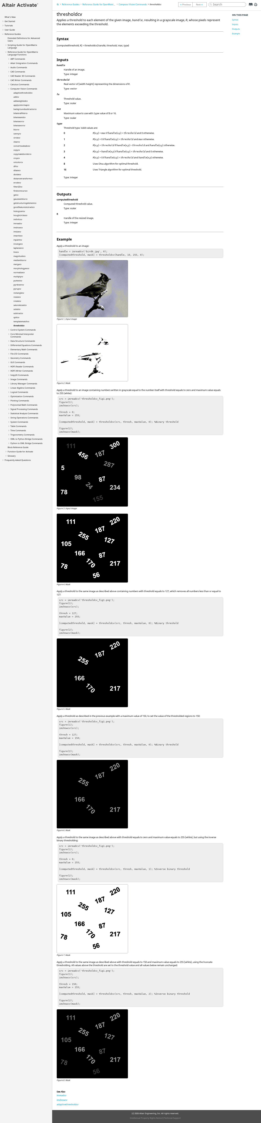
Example (236, 33)
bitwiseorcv (18, 121)
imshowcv (18, 227)
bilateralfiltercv (20, 113)
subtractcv (18, 313)
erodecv (17, 182)
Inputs (235, 24)
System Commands (19, 422)
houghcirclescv (20, 215)
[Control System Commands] (200, 4)
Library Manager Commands (23, 383)
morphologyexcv (21, 268)
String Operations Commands (24, 417)
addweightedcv (20, 101)
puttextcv (17, 280)
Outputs (236, 29)
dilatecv (17, 170)
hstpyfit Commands (19, 375)
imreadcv (17, 223)
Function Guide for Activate (20, 451)
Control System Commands (23, 329)
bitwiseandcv (19, 117)
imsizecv (17, 231)
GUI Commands (17, 362)
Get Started (10, 21)
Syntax (235, 19)
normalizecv (19, 272)
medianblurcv (19, 260)
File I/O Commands (19, 353)
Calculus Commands (19, 84)
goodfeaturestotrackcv (24, 207)
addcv (16, 97)
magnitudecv (19, 256)
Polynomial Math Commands (23, 405)
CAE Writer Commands (20, 80)
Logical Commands (19, 392)
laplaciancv (18, 248)
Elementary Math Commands (23, 349)
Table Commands (18, 426)
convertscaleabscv (21, 146)
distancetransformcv (22, 178)
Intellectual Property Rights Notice (146, 1118)
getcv (15, 194)
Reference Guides (13, 34)
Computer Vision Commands (23, 88)
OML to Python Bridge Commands (26, 439)
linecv (16, 252)
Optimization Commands (22, 396)
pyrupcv (17, 288)
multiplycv (18, 276)
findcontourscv (20, 190)
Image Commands (18, 379)
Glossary (12, 455)
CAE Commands (17, 71)
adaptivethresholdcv (22, 92)
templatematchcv (21, 321)
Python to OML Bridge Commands (26, 443)
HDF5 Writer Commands (21, 370)
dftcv (15, 166)
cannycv (17, 133)
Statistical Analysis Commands (24, 413)
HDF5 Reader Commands (22, 366)
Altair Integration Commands (24, 63)
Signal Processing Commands (24, 409)
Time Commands (18, 430)
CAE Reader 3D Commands (22, 76)
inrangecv (18, 243)
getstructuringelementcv (24, 203)
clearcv (16, 141)
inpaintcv (17, 239)
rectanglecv (18, 292)
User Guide (10, 29)
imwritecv (18, 235)
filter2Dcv (17, 186)
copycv (16, 150)
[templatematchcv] (185, 4)
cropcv (16, 158)
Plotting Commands (19, 400)
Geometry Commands (20, 358)
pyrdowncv (18, 284)
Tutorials (9, 25)
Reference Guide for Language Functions (23, 53)
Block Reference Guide (18, 447)
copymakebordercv (22, 154)
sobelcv (16, 309)
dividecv (17, 174)
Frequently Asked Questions (18, 460)
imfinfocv (17, 219)
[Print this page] (256, 5)
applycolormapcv (21, 105)
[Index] (249, 7)
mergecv (17, 264)
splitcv (16, 317)
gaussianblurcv (20, 199)
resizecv (17, 297)
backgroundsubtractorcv (25, 109)
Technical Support (172, 1118)
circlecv (16, 137)
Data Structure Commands (22, 341)
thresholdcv (19, 325)
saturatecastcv (20, 305)
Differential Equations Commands (26, 345)
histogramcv (19, 211)
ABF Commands (17, 59)
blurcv (16, 129)
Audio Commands (18, 67)
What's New (10, 17)
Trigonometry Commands (22, 434)
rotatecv (17, 301)
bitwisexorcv (19, 125)
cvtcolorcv (18, 162)
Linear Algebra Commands (22, 387)
